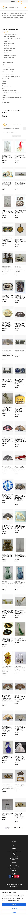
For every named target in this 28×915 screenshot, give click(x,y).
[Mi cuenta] (18, 1)
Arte (3, 60)
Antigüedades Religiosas (10, 34)
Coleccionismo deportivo (8, 71)
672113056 (4, 116)
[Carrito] (21, 1)
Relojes (4, 100)
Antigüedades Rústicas (9, 36)
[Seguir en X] (12, 876)
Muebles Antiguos (8, 50)
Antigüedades (5, 32)
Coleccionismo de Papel (8, 69)
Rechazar (14, 912)
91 (17, 827)
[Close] (26, 891)
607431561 (4, 115)
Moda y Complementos (10, 48)
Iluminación (7, 46)
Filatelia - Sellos (6, 78)
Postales (4, 95)
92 (19, 827)
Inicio (3, 13)
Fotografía (4, 81)
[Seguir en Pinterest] (15, 876)
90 (15, 827)
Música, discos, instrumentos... (9, 90)
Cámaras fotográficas (7, 62)
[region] (14, 902)
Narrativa (14, 15)
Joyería (4, 83)
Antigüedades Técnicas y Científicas (13, 38)
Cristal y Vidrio (7, 41)
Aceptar (14, 904)
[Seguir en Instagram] (18, 876)
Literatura (9, 15)
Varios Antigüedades (9, 57)
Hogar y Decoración (9, 43)
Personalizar (14, 908)
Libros (6, 13)
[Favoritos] (21, 4)
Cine (3, 64)
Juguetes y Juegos (6, 86)
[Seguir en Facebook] (10, 876)
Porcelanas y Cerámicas (10, 55)
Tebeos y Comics (6, 102)
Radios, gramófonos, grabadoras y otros (11, 97)
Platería (6, 53)
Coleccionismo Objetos (7, 74)
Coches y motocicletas (7, 67)
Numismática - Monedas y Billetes (10, 93)
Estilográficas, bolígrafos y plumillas (11, 76)
